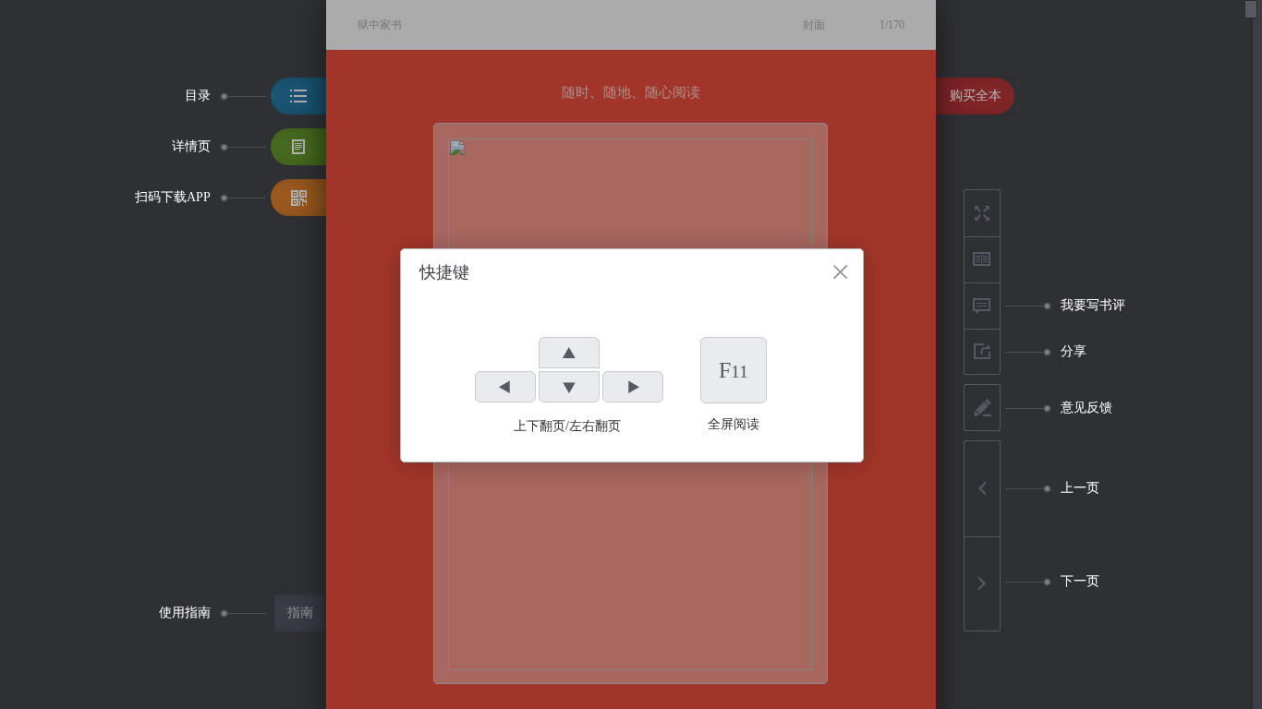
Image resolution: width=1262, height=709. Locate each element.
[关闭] (840, 272)
